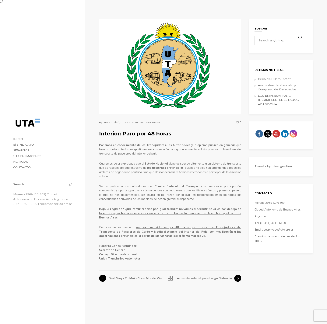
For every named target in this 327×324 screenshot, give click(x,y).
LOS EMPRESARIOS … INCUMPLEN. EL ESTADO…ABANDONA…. (278, 100)
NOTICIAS (138, 122)
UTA (105, 122)
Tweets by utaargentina (273, 166)
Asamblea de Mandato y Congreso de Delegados (277, 87)
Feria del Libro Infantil (275, 79)
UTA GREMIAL (153, 122)
